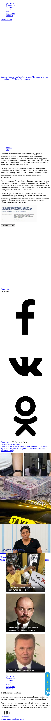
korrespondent (6, 20)
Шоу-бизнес (10, 14)
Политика (10, 3)
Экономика (10, 5)
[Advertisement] (25, 49)
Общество (10, 7)
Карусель (9, 16)
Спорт (8, 9)
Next (7, 150)
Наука (8, 11)
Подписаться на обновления (12, 719)
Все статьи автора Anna (10, 444)
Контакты (5, 717)
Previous (9, 148)
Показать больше (8, 226)
